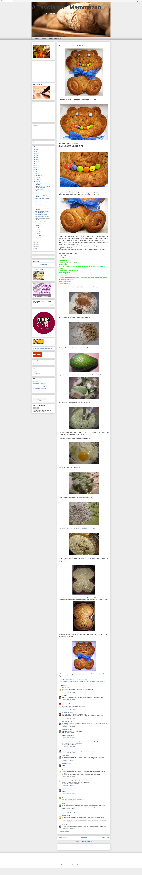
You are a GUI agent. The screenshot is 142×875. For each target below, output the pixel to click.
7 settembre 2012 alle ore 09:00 (68, 752)
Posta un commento (64, 831)
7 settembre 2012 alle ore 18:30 (68, 801)
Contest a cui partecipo (55, 38)
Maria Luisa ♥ (65, 721)
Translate (43, 400)
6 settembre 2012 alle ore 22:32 (68, 709)
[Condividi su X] (83, 679)
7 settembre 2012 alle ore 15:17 (68, 776)
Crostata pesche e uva (40, 206)
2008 (35, 248)
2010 (35, 244)
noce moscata (100, 681)
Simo (63, 796)
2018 (35, 161)
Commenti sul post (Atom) (86, 841)
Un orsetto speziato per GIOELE (42, 216)
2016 (35, 165)
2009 (35, 246)
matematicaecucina (66, 788)
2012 (35, 173)
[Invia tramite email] (80, 679)
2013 (35, 171)
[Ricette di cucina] (37, 356)
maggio (37, 231)
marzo (37, 235)
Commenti (37, 373)
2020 (35, 157)
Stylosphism (35, 381)
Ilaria (63, 740)
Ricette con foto (36, 256)
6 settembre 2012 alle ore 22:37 (68, 718)
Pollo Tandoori (38, 204)
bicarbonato (69, 681)
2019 (35, 159)
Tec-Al (61, 279)
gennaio (38, 239)
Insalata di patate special (41, 214)
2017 (35, 163)
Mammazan (64, 702)
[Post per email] (77, 679)
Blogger (79, 864)
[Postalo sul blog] (81, 679)
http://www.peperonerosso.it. (39, 388)
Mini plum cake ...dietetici (41, 201)
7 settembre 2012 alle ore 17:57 (68, 793)
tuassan (63, 755)
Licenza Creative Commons (39, 411)
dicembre (38, 175)
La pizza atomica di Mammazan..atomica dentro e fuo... (42, 191)
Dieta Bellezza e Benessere (39, 383)
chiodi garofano (80, 681)
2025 (35, 149)
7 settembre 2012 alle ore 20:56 (68, 828)
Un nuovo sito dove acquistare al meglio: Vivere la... (42, 212)
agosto (37, 225)
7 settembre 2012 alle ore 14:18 (68, 767)
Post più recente (63, 837)
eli (62, 779)
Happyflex (94, 558)
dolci (85, 681)
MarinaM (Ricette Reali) (67, 749)
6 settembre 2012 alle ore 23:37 (68, 737)
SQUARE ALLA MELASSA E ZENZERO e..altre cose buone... (41, 195)
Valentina (64, 824)
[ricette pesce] (43, 264)
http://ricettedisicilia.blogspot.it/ (40, 386)
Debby (63, 687)
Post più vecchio (105, 837)
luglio (37, 227)
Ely (62, 695)
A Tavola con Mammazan (66, 7)
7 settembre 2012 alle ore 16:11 (68, 785)
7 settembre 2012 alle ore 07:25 (68, 746)
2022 (35, 153)
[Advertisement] (76, 846)
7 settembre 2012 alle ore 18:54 (68, 812)
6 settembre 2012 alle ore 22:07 (68, 692)
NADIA (63, 803)
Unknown (64, 769)
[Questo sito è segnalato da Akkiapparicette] (38, 343)
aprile (37, 233)
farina (88, 681)
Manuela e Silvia (65, 712)
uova (104, 681)
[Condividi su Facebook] (84, 679)
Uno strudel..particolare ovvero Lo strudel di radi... (42, 222)
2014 (35, 169)
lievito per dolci (93, 681)
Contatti (44, 38)
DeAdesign (64, 763)
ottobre (37, 179)
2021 (35, 155)
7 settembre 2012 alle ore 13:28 (68, 760)
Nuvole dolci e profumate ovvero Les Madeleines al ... (42, 219)
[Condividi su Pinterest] (86, 679)
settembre (38, 181)
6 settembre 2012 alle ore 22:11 (68, 699)
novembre (38, 177)
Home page (36, 38)
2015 (35, 167)
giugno (37, 229)
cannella (74, 681)
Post (35, 371)
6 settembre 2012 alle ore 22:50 (68, 726)
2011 (35, 242)
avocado (65, 681)
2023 (35, 151)
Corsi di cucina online (38, 390)
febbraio (38, 237)
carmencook (65, 729)
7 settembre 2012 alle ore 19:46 (68, 821)
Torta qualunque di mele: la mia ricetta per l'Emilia (42, 187)
